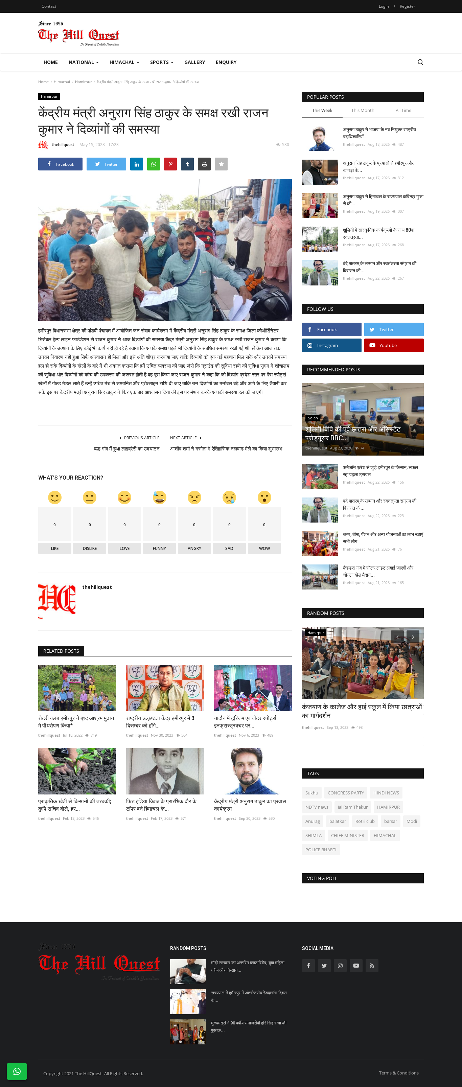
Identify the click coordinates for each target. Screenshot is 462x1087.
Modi (412, 821)
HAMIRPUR (388, 807)
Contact (49, 6)
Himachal (123, 62)
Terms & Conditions (399, 1073)
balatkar (337, 821)
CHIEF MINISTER (347, 835)
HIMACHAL (385, 835)
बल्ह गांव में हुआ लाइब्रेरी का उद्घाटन (127, 449)
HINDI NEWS (386, 793)
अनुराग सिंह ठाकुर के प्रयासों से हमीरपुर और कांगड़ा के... (378, 166)
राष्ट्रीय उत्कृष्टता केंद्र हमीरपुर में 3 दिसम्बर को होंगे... (160, 722)
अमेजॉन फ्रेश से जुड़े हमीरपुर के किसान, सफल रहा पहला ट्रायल (380, 471)
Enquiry (226, 62)
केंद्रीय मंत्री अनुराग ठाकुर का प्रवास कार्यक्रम (250, 805)
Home (51, 62)
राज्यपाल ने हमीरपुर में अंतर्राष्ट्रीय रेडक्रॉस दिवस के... (249, 996)
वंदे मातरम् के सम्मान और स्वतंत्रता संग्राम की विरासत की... (379, 267)
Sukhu (311, 793)
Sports (160, 62)
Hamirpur (83, 81)
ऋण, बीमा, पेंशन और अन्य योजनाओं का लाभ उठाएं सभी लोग (383, 538)
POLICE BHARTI (321, 850)
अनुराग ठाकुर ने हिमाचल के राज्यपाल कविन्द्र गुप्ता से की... (383, 200)
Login (384, 6)
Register (407, 6)
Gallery (194, 62)
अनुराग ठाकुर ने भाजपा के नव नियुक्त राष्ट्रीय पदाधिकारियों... (379, 133)
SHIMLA (313, 835)
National (82, 62)
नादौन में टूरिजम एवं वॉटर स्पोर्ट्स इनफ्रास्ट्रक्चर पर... (245, 722)
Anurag (312, 821)
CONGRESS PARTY (346, 793)
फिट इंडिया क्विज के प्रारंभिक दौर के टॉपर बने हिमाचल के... (161, 805)
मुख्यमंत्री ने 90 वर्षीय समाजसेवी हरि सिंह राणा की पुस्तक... (248, 1026)
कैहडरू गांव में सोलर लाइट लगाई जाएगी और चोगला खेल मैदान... (378, 571)
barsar (390, 821)
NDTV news (316, 807)
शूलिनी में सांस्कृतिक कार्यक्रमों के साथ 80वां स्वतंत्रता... (378, 233)
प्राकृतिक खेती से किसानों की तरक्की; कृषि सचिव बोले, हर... (74, 805)
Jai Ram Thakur (353, 807)
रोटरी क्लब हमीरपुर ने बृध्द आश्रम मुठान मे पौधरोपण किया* (76, 722)
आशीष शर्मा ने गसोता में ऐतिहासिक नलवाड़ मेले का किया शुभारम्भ (226, 449)
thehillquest (63, 144)
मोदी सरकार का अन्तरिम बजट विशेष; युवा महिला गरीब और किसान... (247, 966)
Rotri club (365, 821)
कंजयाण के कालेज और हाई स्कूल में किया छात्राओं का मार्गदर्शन (362, 711)
